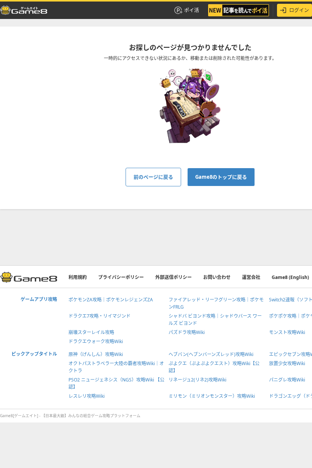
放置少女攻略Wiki (287, 363)
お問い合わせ (217, 277)
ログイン (299, 9)
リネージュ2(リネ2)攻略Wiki (197, 380)
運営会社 (251, 277)
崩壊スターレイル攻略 (91, 332)
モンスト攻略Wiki (287, 332)
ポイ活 (191, 9)
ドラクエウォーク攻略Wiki (95, 341)
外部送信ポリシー (173, 277)
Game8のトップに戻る (221, 176)
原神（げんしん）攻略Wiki (95, 354)
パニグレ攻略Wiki (287, 380)
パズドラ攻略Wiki (187, 332)
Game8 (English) (290, 277)
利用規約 (77, 277)
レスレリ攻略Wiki (86, 396)
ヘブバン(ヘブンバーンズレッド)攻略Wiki (211, 354)
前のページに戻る (153, 176)
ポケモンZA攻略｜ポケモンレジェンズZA (110, 299)
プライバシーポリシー (121, 277)
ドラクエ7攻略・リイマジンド (99, 316)
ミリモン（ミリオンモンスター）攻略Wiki (212, 396)
